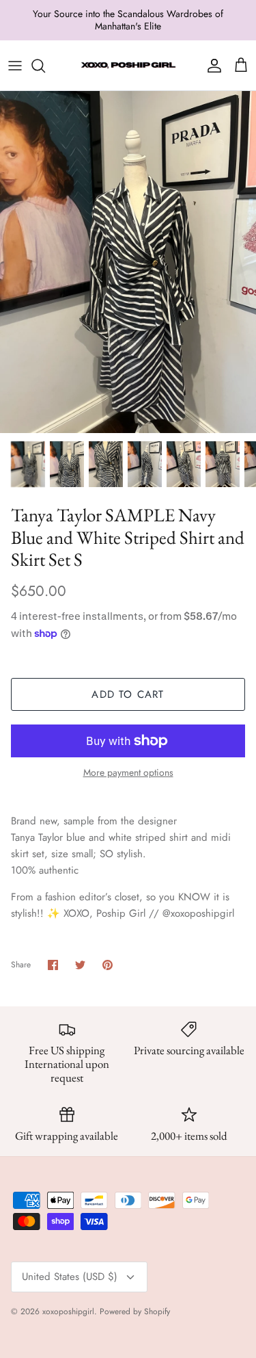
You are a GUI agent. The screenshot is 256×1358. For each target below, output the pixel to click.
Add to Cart (127, 694)
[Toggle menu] (15, 66)
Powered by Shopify (135, 1311)
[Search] (45, 66)
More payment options (128, 773)
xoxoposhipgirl (68, 1311)
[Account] (211, 66)
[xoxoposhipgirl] (128, 65)
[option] (128, 262)
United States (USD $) (69, 1276)
